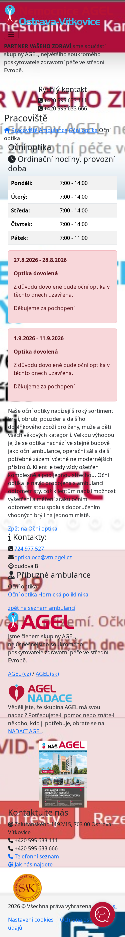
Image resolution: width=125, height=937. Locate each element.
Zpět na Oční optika (32, 528)
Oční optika (83, 130)
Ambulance (53, 130)
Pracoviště (24, 130)
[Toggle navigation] (11, 34)
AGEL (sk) (47, 673)
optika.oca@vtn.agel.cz (43, 557)
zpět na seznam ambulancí (41, 608)
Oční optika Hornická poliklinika (48, 594)
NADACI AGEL (25, 731)
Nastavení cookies (31, 919)
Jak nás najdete (33, 864)
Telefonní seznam (36, 856)
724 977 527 (29, 548)
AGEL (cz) (19, 673)
